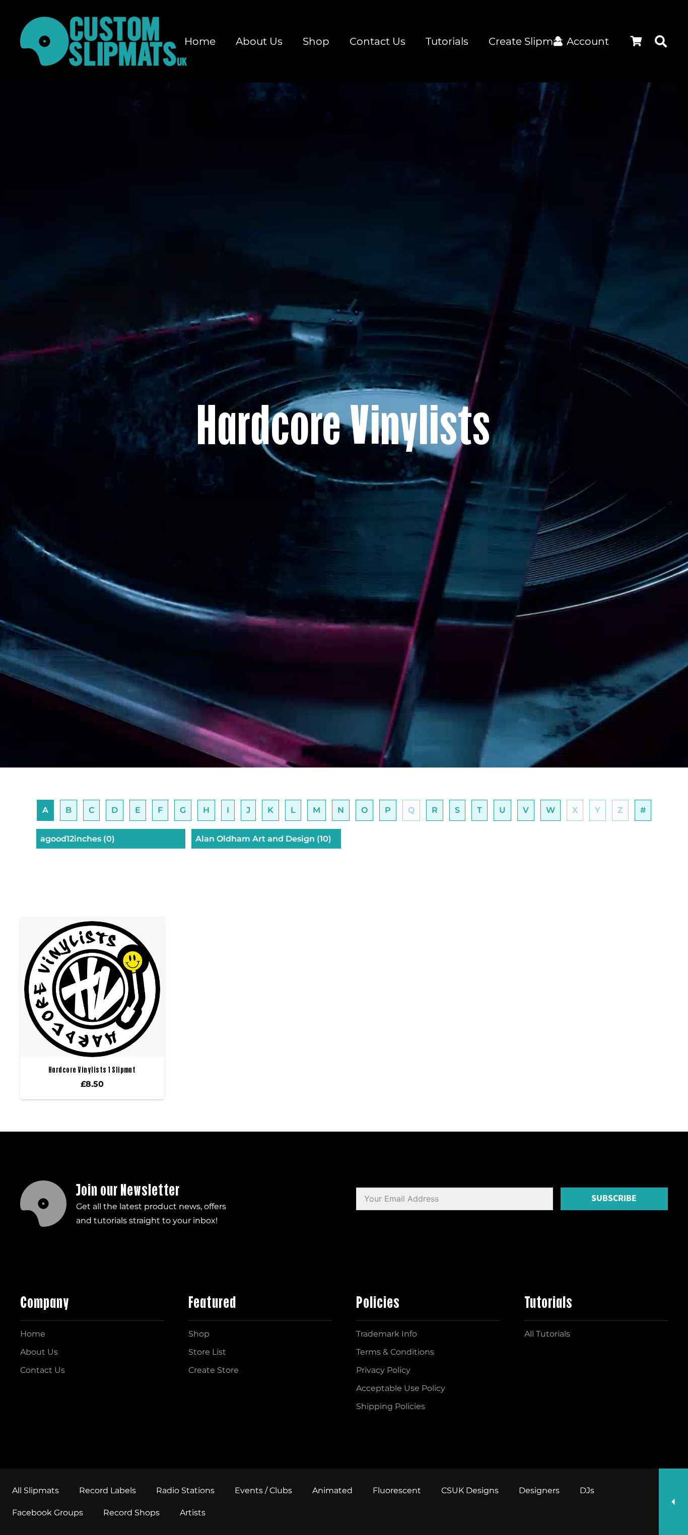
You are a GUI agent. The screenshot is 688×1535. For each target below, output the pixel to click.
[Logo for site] (103, 41)
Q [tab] (411, 810)
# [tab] (643, 810)
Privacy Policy (383, 1370)
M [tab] (316, 810)
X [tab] (575, 810)
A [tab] (45, 810)
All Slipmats (35, 1490)
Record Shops (131, 1512)
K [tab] (270, 810)
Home (32, 1334)
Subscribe (614, 1198)
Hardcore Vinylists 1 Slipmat (91, 1069)
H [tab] (206, 810)
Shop (199, 1334)
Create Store (213, 1370)
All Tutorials (547, 1334)
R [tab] (435, 810)
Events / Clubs (263, 1490)
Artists (192, 1512)
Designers (539, 1490)
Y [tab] (597, 810)
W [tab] (550, 810)
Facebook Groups (47, 1512)
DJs (587, 1490)
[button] (660, 41)
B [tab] (68, 810)
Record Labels (107, 1490)
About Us (39, 1352)
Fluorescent (397, 1490)
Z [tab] (620, 810)
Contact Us (42, 1370)
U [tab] (502, 810)
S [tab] (457, 810)
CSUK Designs (470, 1490)
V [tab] (526, 810)
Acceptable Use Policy (400, 1388)
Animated (332, 1490)
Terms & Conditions (395, 1352)
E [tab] (138, 810)
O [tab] (364, 810)
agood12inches (77, 839)
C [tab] (91, 810)
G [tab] (183, 810)
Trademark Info (386, 1334)
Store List (207, 1352)
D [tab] (114, 810)
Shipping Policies (390, 1406)
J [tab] (248, 810)
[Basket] (636, 41)
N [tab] (340, 810)
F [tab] (160, 810)
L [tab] (293, 810)
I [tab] (228, 810)
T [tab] (479, 810)
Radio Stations (185, 1490)
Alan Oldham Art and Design (263, 839)
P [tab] (388, 810)
